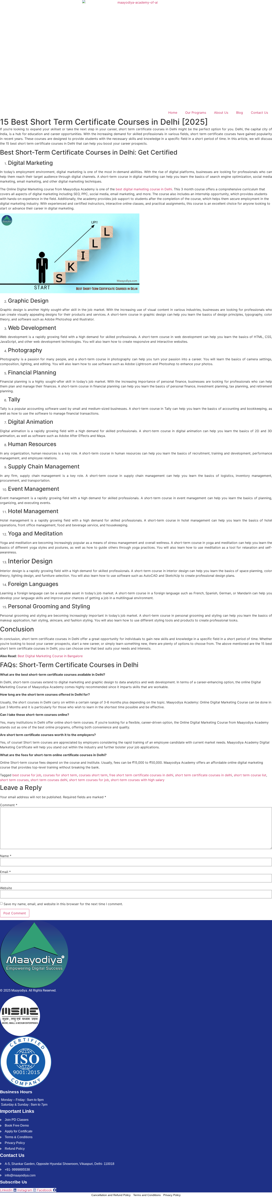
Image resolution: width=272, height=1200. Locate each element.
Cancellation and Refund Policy (111, 1195)
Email (5, 871)
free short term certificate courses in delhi (141, 775)
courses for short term (60, 775)
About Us (221, 113)
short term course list (250, 775)
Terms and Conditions (147, 1195)
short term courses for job (89, 780)
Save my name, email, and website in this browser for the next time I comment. (63, 904)
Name (5, 855)
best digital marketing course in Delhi (144, 189)
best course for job (26, 775)
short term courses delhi (48, 780)
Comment (8, 805)
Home (172, 113)
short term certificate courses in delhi (203, 775)
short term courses (14, 780)
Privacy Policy (172, 1195)
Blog (239, 113)
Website (6, 887)
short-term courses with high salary (137, 780)
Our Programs (195, 113)
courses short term (93, 775)
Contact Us (259, 113)
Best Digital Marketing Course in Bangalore (50, 656)
